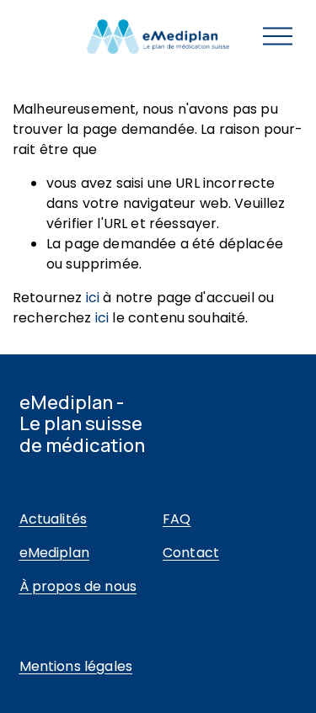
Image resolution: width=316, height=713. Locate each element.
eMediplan (54, 552)
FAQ (176, 519)
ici (92, 297)
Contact (191, 552)
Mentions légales (76, 666)
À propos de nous (78, 586)
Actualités (53, 519)
